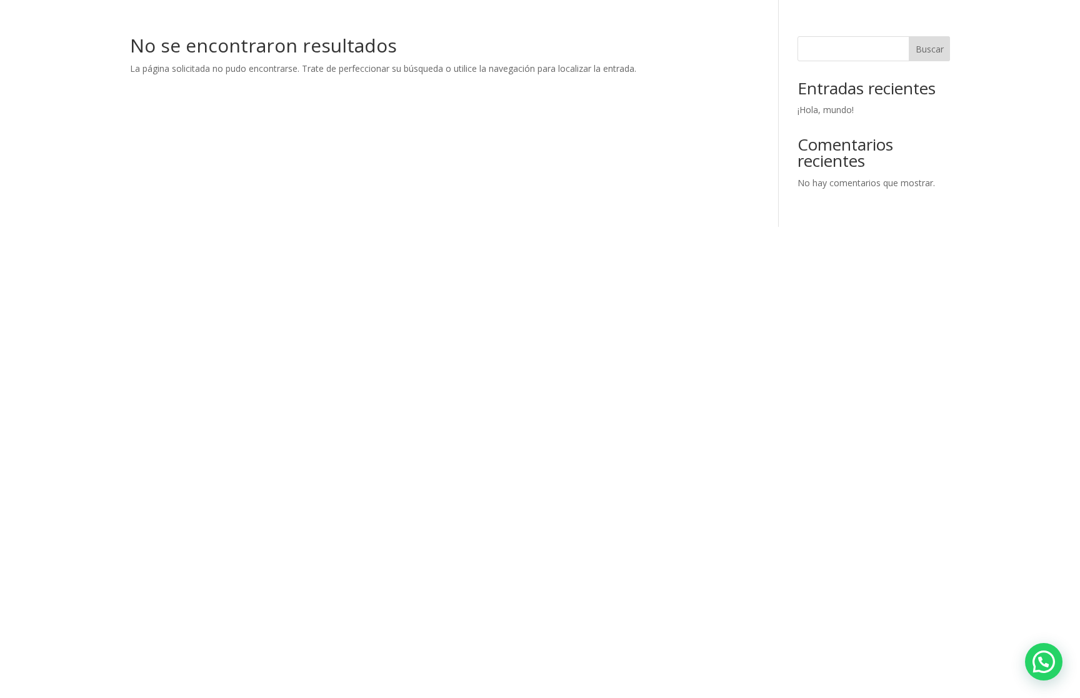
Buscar (930, 49)
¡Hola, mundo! (826, 110)
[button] (1043, 662)
